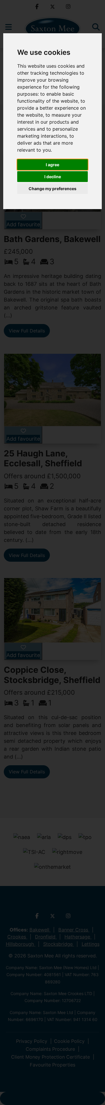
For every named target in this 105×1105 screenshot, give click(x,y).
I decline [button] (52, 176)
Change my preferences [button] (52, 188)
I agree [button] (52, 164)
